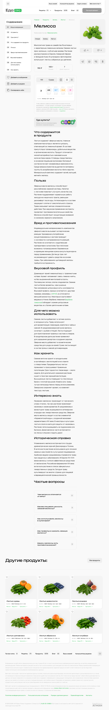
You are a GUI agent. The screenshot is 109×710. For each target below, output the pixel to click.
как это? (61, 109)
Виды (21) (47, 641)
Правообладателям (77, 695)
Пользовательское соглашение (38, 695)
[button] (55, 92)
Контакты (89, 695)
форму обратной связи (61, 688)
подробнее (62, 111)
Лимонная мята (52, 33)
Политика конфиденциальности (15, 695)
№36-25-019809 (46, 703)
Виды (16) (47, 606)
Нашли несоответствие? (56, 107)
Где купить (23, 606)
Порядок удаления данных (59, 695)
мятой (54, 294)
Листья (8, 606)
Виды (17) (14, 606)
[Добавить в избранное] (7, 577)
